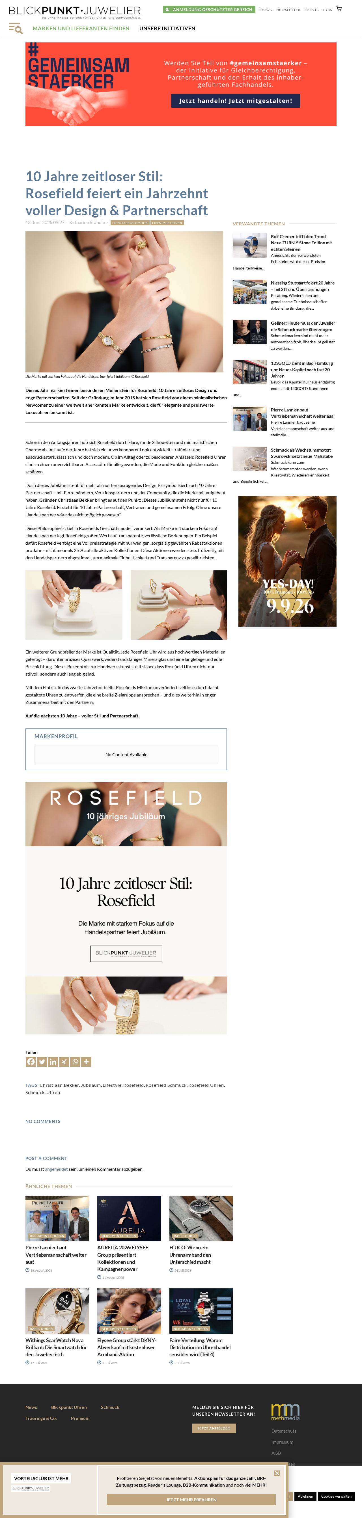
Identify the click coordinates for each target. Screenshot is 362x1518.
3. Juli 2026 (181, 1363)
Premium (80, 1418)
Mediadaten (283, 1464)
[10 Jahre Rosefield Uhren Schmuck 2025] (179, 605)
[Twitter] (42, 1062)
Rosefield (133, 1085)
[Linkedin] (53, 1062)
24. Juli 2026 (182, 1270)
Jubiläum (91, 1085)
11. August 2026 (113, 1277)
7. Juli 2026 (109, 1363)
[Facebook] (31, 1062)
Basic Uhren (185, 1236)
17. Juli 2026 (38, 1363)
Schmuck (35, 1092)
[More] (86, 1062)
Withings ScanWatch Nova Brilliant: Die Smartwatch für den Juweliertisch (56, 1347)
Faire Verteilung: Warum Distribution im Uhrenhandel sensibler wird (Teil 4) (200, 1347)
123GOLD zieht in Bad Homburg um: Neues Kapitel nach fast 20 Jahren (302, 369)
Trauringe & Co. (41, 1418)
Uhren (53, 1092)
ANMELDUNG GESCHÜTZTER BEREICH (211, 9)
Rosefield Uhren (206, 1085)
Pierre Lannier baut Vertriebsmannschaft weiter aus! (56, 1254)
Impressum (282, 1441)
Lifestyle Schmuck (130, 223)
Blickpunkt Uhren (47, 1236)
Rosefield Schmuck (166, 1085)
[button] (339, 10)
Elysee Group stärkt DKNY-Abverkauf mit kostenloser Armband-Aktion (126, 1347)
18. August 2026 (41, 1270)
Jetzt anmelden (214, 1428)
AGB (276, 1453)
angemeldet (56, 1169)
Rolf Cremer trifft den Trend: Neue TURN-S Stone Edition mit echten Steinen (301, 243)
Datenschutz (284, 1430)
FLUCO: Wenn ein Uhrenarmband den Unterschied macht (190, 1254)
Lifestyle (112, 1085)
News (31, 1407)
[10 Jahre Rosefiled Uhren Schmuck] (73, 605)
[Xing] (64, 1062)
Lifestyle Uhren (167, 223)
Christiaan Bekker (59, 1085)
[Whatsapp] (75, 1062)
